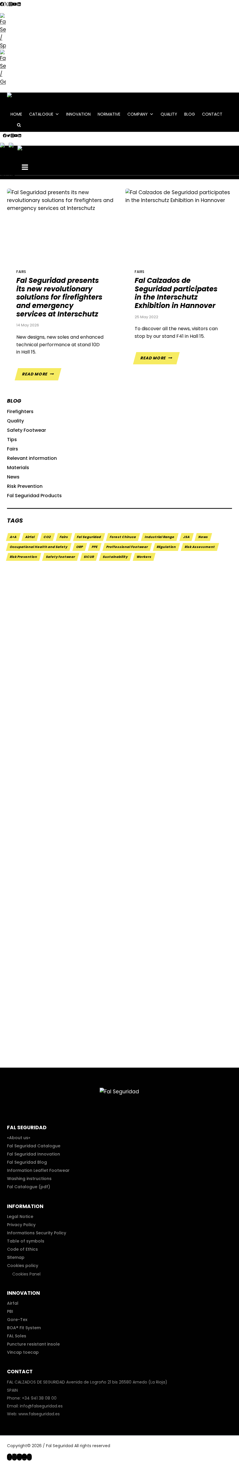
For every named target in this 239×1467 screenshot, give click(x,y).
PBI (10, 1311)
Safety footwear (60, 557)
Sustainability (115, 557)
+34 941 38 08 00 (39, 1398)
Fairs (21, 271)
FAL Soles (16, 1336)
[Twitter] (6, 5)
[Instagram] (10, 5)
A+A (13, 537)
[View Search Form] (19, 126)
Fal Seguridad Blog (27, 1162)
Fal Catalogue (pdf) (28, 1187)
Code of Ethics (22, 1249)
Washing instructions (29, 1178)
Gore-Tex (17, 1319)
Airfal (30, 537)
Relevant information (32, 458)
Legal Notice (20, 1216)
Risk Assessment (200, 547)
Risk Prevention (25, 486)
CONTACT (212, 114)
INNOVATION (78, 114)
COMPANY (137, 114)
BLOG (189, 114)
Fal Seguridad (89, 537)
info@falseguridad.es (41, 1406)
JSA (186, 537)
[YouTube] (15, 5)
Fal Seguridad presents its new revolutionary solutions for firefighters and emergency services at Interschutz (59, 297)
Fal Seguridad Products (34, 495)
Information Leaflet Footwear (38, 1170)
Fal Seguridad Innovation (33, 1154)
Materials (18, 467)
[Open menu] (25, 168)
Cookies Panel (26, 1274)
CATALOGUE (41, 114)
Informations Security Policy (36, 1233)
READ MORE (41, 375)
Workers (144, 557)
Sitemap (15, 1257)
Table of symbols (25, 1241)
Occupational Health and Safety (38, 547)
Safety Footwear (26, 430)
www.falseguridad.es (39, 1414)
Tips (12, 439)
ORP (80, 547)
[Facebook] (2, 5)
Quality (169, 114)
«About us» (18, 1138)
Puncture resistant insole (33, 1344)
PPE (94, 547)
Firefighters (20, 411)
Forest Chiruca (123, 537)
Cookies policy (22, 1265)
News (13, 477)
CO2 (47, 537)
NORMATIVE (109, 114)
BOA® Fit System (24, 1328)
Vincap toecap (23, 1352)
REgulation (166, 547)
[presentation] (60, 224)
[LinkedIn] (19, 5)
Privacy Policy (21, 1225)
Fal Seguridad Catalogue (33, 1146)
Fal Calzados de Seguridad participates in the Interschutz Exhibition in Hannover (176, 293)
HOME (16, 114)
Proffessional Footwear (127, 547)
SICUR (89, 557)
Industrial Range (159, 537)
